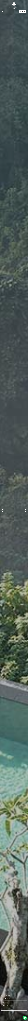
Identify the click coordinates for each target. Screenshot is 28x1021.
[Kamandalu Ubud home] (14, 5)
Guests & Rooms (5, 1002)
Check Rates (14, 1012)
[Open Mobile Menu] (3, 11)
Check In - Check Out (6, 996)
